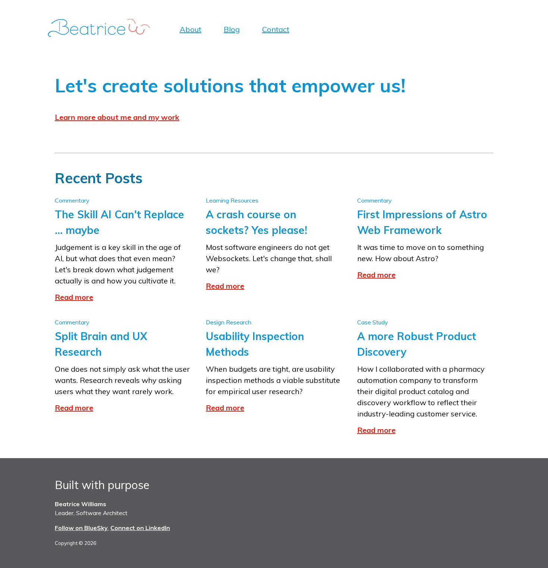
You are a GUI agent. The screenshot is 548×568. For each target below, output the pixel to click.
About (190, 29)
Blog (232, 29)
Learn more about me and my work (117, 117)
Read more (74, 297)
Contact (275, 29)
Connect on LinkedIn (140, 527)
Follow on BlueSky (81, 527)
